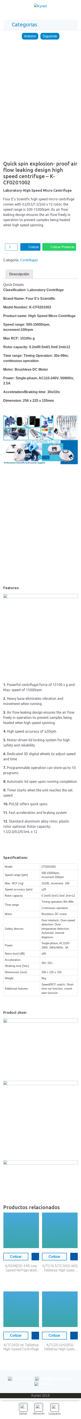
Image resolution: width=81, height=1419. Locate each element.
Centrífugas (29, 260)
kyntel (44, 1384)
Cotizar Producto (62, 247)
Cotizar (34, 247)
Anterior (30, 36)
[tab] (19, 274)
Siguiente (50, 36)
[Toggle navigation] (73, 7)
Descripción (19, 274)
